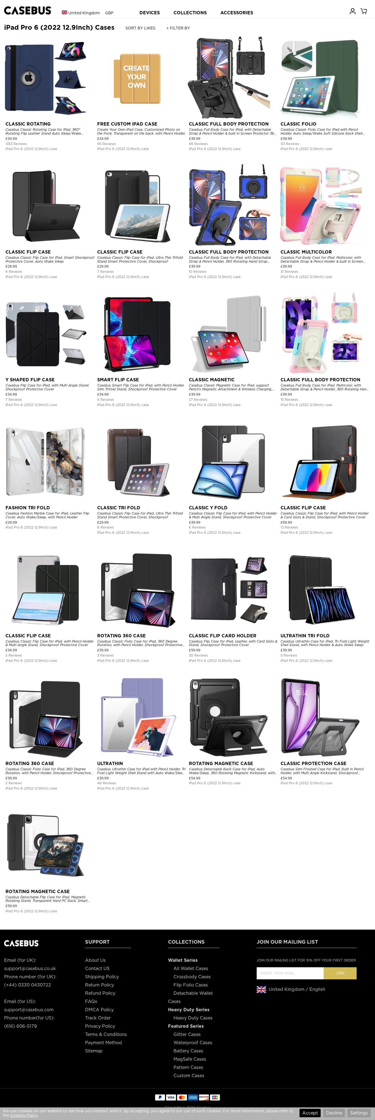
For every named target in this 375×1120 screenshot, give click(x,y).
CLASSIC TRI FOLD (118, 507)
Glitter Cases (187, 1034)
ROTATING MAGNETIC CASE (221, 763)
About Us (95, 960)
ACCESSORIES (236, 12)
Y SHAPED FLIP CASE (30, 379)
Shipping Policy (102, 976)
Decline (334, 1113)
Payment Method (103, 1042)
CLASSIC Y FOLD (208, 507)
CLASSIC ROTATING (28, 124)
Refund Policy (100, 993)
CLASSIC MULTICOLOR (306, 252)
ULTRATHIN (110, 763)
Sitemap (94, 1051)
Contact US (97, 968)
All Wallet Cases (190, 968)
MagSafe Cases (189, 1059)
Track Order (98, 1018)
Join (340, 973)
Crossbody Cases (192, 976)
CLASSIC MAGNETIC (212, 379)
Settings (359, 1113)
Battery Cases (188, 1051)
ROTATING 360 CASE (121, 635)
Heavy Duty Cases (192, 1018)
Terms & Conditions (106, 1034)
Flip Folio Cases (190, 985)
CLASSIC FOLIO (299, 124)
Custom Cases (188, 1075)
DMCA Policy (99, 1009)
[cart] (364, 11)
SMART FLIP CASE (118, 379)
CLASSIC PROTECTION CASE (313, 763)
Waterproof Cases (192, 1042)
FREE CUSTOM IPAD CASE (127, 124)
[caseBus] (27, 10)
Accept (310, 1113)
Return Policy (99, 985)
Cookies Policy (24, 1115)
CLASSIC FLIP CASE (28, 252)
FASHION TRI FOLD (27, 507)
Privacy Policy (100, 1026)
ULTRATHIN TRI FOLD (305, 635)
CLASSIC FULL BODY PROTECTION (229, 124)
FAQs (91, 1001)
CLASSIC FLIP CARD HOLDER (222, 635)
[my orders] (353, 11)
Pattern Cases (188, 1067)
